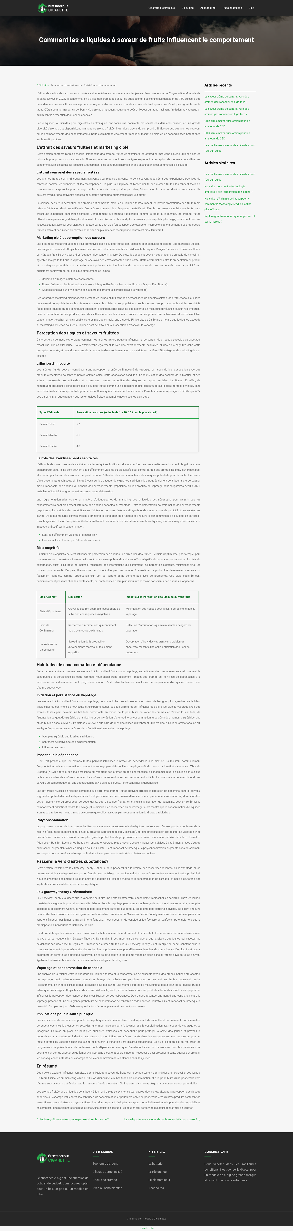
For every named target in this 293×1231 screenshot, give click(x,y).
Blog (251, 7)
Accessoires (208, 7)
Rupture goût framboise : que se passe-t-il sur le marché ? (74, 1119)
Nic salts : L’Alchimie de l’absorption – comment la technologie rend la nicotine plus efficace (227, 204)
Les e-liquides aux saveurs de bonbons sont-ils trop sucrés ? (160, 1119)
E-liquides (188, 7)
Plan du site (147, 1228)
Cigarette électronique (162, 7)
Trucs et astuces (232, 7)
